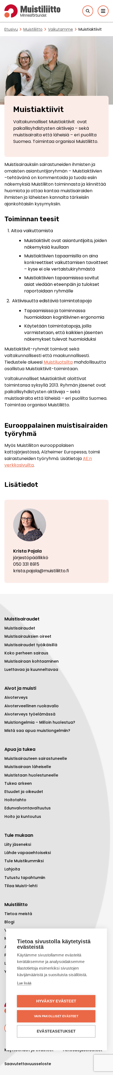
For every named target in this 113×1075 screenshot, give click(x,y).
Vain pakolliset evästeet (56, 1016)
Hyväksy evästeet (56, 1001)
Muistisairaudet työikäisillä (30, 644)
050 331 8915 (26, 564)
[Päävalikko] (103, 10)
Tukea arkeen (18, 783)
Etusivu (11, 29)
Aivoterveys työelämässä (29, 714)
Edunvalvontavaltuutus (27, 808)
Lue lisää (24, 983)
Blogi (9, 921)
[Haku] (87, 10)
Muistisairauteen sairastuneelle (35, 758)
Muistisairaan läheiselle (27, 766)
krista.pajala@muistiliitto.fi (41, 571)
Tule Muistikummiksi (24, 860)
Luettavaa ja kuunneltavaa (31, 669)
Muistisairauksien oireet (27, 636)
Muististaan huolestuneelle (31, 775)
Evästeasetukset (56, 1031)
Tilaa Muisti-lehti (20, 885)
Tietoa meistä (18, 913)
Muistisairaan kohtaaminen (31, 661)
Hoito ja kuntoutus (22, 816)
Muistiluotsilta (58, 362)
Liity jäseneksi (17, 844)
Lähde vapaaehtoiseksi (27, 852)
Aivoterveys (16, 697)
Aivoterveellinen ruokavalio (31, 705)
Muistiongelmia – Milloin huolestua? (39, 722)
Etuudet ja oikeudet (23, 791)
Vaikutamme (60, 29)
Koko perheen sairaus (26, 653)
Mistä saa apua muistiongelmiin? (37, 730)
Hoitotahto (15, 799)
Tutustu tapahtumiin (24, 877)
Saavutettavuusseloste (27, 1063)
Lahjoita (12, 869)
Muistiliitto (33, 29)
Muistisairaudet (19, 628)
